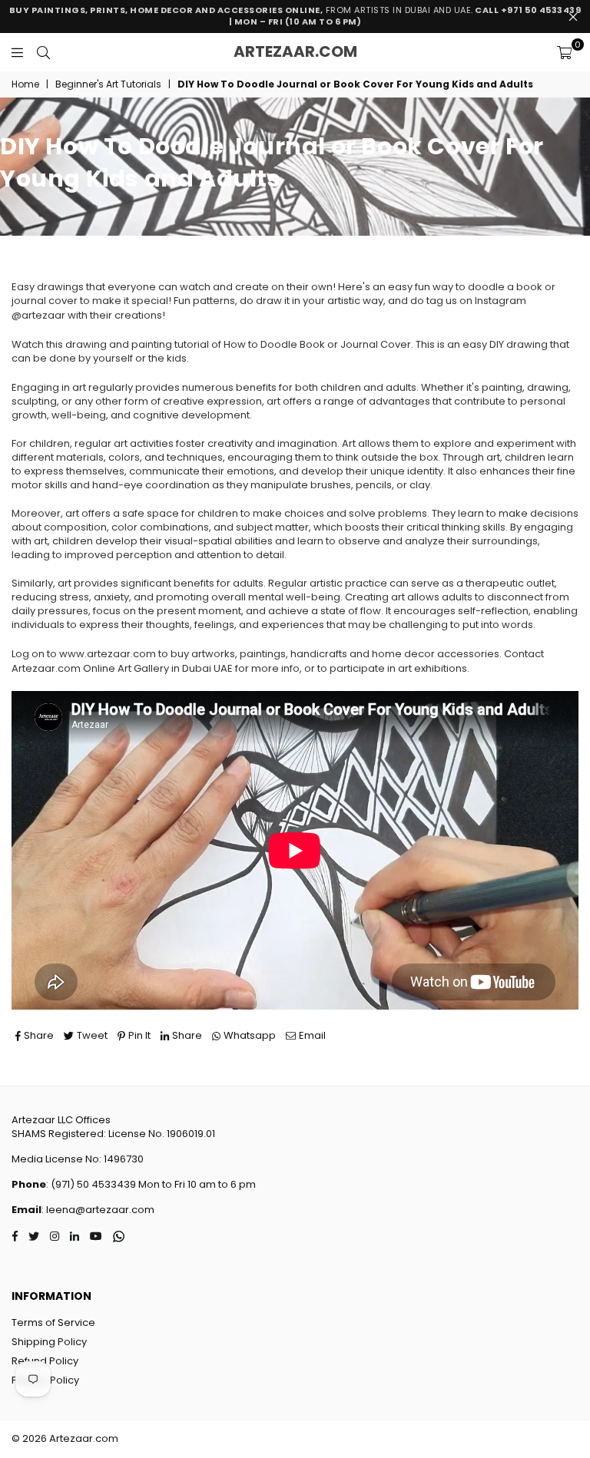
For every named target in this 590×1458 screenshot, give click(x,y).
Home (25, 84)
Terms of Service (53, 1322)
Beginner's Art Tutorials (108, 84)
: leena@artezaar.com (97, 1209)
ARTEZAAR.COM (295, 51)
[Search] (43, 52)
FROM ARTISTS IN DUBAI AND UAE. (295, 16)
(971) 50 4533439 (93, 1184)
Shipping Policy (49, 1341)
